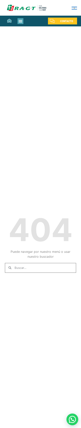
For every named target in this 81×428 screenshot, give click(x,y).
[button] (20, 21)
